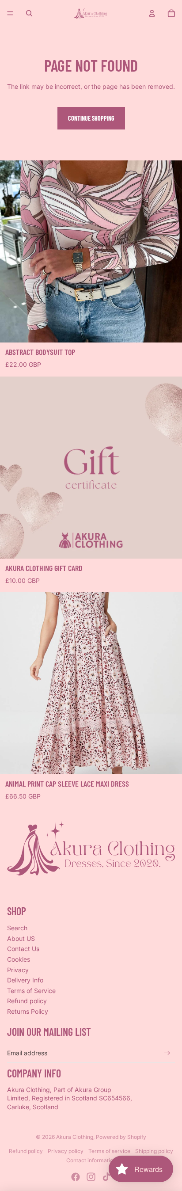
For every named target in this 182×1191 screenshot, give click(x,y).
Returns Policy (27, 1011)
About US (21, 938)
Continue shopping (91, 118)
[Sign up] (167, 1053)
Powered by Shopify (121, 1137)
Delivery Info (25, 980)
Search (17, 928)
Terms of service (109, 1151)
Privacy (18, 970)
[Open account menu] (152, 13)
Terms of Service (31, 990)
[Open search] (29, 13)
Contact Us (23, 948)
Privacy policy (65, 1151)
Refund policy (27, 1001)
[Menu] (10, 13)
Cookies (18, 959)
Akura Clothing (74, 1137)
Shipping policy (154, 1151)
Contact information (91, 1160)
